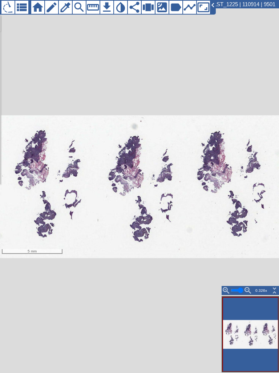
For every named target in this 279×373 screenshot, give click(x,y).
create (51, 7)
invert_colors (120, 7)
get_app (106, 7)
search (79, 7)
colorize (65, 7)
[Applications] (8, 7)
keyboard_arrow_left (213, 5)
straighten (93, 7)
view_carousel (148, 7)
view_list (21, 7)
